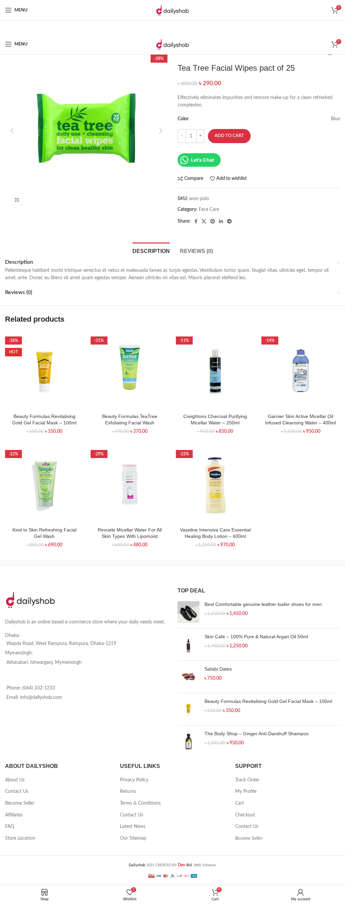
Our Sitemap (133, 838)
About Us (15, 780)
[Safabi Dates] (188, 677)
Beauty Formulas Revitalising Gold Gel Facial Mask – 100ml (268, 701)
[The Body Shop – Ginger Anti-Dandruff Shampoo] (188, 741)
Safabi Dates (218, 669)
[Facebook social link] (195, 221)
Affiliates (14, 815)
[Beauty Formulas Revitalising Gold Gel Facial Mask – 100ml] (188, 709)
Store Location (20, 838)
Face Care (209, 209)
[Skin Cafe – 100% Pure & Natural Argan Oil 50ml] (188, 644)
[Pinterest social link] (212, 221)
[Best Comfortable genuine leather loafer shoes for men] (188, 612)
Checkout (245, 815)
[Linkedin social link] (221, 221)
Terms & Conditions (140, 803)
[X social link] (203, 221)
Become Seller (19, 803)
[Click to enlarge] (17, 200)
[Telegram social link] (229, 221)
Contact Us (16, 791)
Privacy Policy (134, 780)
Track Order (247, 780)
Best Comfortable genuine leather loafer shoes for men (263, 604)
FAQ (9, 826)
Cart (239, 803)
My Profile (245, 791)
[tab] (151, 250)
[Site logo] (172, 10)
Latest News (133, 826)
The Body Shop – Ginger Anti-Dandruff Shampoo (257, 733)
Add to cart (229, 136)
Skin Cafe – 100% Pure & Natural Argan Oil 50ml (256, 636)
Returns (128, 791)
